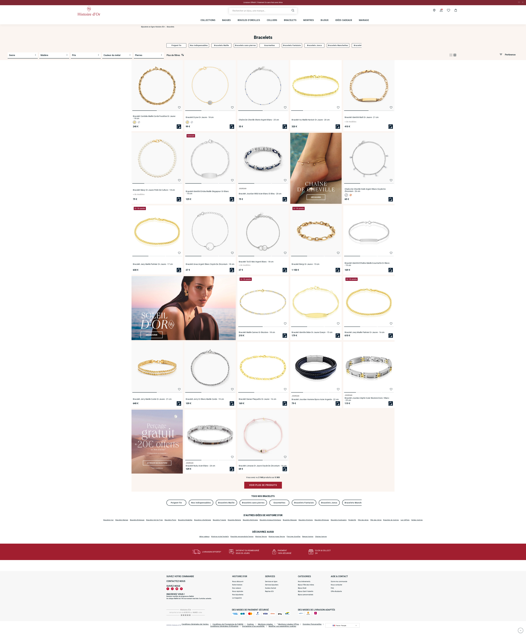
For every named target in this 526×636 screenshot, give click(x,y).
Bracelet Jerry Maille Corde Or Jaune (152, 399)
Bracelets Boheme (234, 520)
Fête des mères (376, 520)
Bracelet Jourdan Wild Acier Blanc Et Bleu (260, 194)
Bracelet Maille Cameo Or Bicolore (257, 332)
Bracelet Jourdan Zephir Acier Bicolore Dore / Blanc (367, 399)
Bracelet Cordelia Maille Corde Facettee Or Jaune (154, 117)
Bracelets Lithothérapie (202, 520)
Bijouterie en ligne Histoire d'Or (153, 27)
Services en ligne (271, 581)
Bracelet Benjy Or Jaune (305, 264)
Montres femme (261, 536)
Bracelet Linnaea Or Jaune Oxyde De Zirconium (262, 466)
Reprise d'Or (269, 591)
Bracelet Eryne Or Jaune (200, 117)
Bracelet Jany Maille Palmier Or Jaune (153, 264)
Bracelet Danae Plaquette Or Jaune (257, 399)
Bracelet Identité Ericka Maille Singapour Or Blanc (207, 192)
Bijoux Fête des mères (306, 585)
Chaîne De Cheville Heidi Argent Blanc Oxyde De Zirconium (365, 190)
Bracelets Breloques (137, 520)
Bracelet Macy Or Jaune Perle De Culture (154, 190)
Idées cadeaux (204, 536)
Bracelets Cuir (108, 520)
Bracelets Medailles (185, 520)
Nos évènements (304, 581)
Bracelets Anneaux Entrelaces (270, 520)
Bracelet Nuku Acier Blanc (200, 466)
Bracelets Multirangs (250, 520)
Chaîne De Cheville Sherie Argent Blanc (259, 120)
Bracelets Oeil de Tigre (154, 520)
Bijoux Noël (302, 588)
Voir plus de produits (263, 485)
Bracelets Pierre (170, 520)
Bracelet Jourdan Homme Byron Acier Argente (315, 399)
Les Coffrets (405, 520)
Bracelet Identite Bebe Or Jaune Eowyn (312, 332)
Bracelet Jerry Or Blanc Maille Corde (205, 399)
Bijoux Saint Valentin (305, 591)
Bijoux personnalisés (305, 595)
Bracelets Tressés (219, 520)
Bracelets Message (290, 520)
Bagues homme (307, 536)
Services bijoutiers (271, 585)
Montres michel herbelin (220, 536)
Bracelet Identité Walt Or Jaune (362, 117)
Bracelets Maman (121, 520)
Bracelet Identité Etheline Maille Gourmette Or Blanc (367, 264)
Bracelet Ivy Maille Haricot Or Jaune (311, 120)
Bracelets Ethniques (322, 520)
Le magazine (237, 598)
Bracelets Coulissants (339, 520)
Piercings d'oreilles (293, 536)
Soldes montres (417, 520)
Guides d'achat (270, 588)
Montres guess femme (277, 536)
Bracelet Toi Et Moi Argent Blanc (256, 262)
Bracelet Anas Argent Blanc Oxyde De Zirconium (210, 264)
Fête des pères (363, 520)
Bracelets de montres (391, 520)
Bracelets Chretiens (306, 520)
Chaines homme (321, 536)
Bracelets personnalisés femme (242, 536)
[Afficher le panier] (453, 10)
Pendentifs (352, 520)
